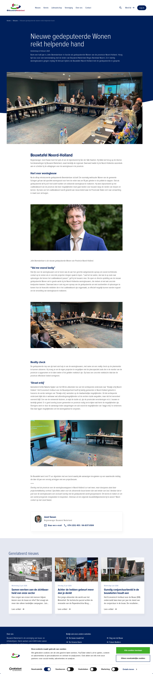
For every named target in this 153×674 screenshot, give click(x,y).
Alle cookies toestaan (133, 650)
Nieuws (15, 21)
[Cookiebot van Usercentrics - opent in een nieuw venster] (15, 669)
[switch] (70, 669)
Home (9, 21)
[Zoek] (120, 8)
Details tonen (128, 669)
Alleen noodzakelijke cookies (133, 658)
